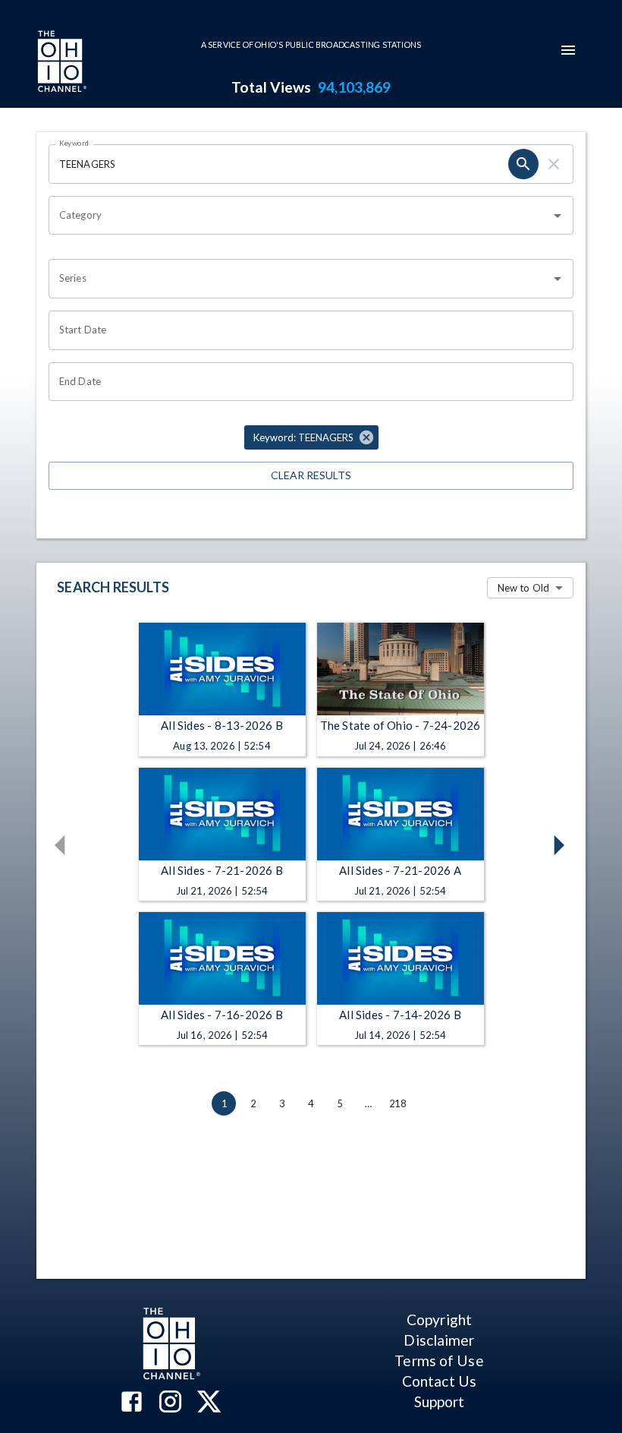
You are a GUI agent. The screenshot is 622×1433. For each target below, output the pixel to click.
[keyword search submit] (523, 164)
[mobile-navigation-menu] (568, 50)
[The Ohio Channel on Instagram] (170, 1403)
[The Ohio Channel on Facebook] (131, 1403)
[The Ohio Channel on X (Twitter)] (209, 1403)
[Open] (557, 215)
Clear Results (311, 475)
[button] (311, 437)
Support (439, 1401)
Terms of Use (438, 1360)
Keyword (74, 142)
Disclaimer (439, 1340)
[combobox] (299, 216)
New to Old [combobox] (523, 588)
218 (397, 1103)
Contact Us (439, 1381)
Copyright (439, 1319)
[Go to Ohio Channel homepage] (60, 63)
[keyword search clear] (554, 164)
